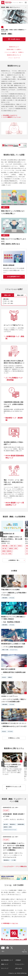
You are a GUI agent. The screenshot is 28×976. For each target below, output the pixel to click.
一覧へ (3, 951)
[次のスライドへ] (26, 534)
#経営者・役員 (12, 545)
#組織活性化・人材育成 (13, 548)
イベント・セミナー (13, 57)
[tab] (7, 295)
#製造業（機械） (5, 545)
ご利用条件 (18, 960)
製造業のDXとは (13, 46)
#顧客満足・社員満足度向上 (7, 551)
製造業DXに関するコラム (13, 55)
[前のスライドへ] (1, 534)
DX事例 (20, 52)
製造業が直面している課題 (13, 49)
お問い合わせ (18, 968)
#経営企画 (19, 545)
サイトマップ (4, 968)
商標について (4, 964)
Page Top (24, 951)
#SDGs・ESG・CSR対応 (6, 553)
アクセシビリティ (19, 964)
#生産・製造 (4, 548)
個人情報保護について (7, 960)
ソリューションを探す (9, 52)
